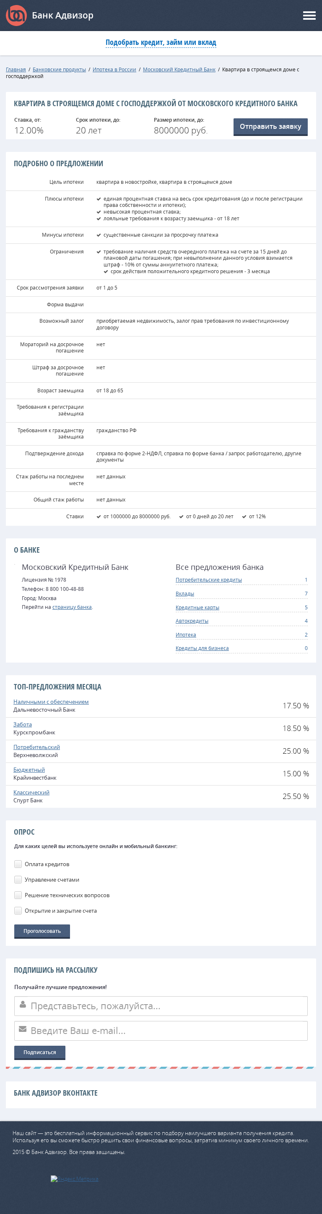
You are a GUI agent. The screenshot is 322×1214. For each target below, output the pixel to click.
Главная (16, 69)
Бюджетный (29, 769)
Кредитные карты (197, 607)
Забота (22, 724)
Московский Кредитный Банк (179, 69)
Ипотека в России (114, 69)
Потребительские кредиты (209, 579)
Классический (31, 792)
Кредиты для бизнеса (202, 648)
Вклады (185, 593)
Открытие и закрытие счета (61, 910)
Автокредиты (192, 620)
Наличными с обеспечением (51, 701)
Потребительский (36, 747)
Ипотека (186, 634)
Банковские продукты (59, 69)
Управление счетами (52, 879)
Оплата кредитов (47, 864)
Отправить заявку (270, 126)
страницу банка (72, 606)
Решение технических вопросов (67, 895)
